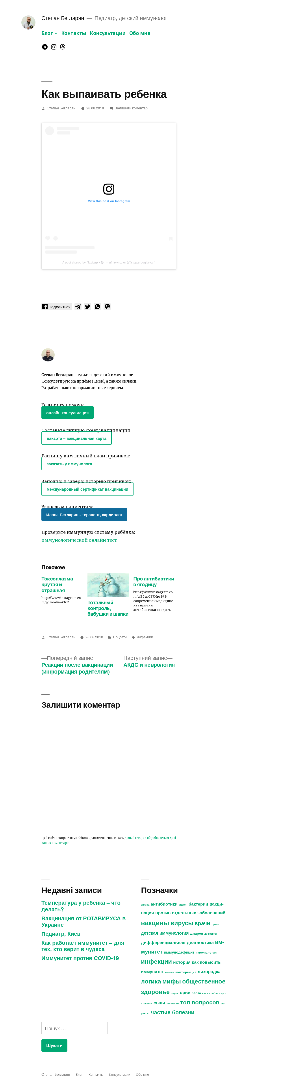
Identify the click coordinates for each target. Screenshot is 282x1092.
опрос (174, 993)
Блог (47, 33)
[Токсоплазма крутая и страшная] (64, 589)
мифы (171, 981)
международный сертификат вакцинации (87, 489)
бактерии (198, 904)
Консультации (107, 33)
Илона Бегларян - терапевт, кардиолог (84, 514)
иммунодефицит (179, 952)
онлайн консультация (67, 412)
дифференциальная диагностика (177, 942)
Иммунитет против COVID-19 (80, 958)
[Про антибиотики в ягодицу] (156, 593)
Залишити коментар (131, 107)
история (182, 962)
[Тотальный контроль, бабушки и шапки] (108, 585)
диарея (196, 933)
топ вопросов (199, 1002)
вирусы (182, 923)
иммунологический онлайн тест (79, 540)
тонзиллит (172, 1003)
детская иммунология (165, 933)
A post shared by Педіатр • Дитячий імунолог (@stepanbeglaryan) (109, 262)
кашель (169, 972)
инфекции (145, 636)
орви (185, 992)
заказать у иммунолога (69, 463)
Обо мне (139, 33)
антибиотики (164, 904)
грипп (216, 924)
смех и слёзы (210, 993)
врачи (202, 923)
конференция (185, 972)
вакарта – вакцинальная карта (76, 438)
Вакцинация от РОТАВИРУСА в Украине (83, 921)
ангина (145, 904)
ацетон (183, 904)
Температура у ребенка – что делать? (81, 906)
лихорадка (209, 971)
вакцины (155, 922)
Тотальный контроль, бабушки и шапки (107, 608)
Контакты (73, 33)
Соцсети (120, 636)
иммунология (206, 952)
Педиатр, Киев (60, 933)
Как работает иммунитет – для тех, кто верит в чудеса (82, 946)
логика (151, 981)
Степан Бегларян (62, 18)
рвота (196, 993)
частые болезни (172, 1012)
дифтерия (210, 933)
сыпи (159, 1002)
